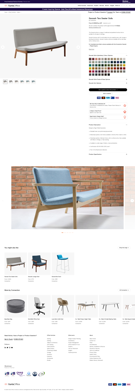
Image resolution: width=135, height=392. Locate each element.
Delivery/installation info (95, 27)
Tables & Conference (52, 342)
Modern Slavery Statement (96, 360)
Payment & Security (95, 348)
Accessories (50, 358)
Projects (70, 346)
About (91, 335)
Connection (93, 20)
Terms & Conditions (94, 350)
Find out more (26, 1)
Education (49, 356)
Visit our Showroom (73, 348)
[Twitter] (7, 347)
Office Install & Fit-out (74, 344)
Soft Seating (50, 344)
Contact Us (92, 340)
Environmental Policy (95, 356)
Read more (91, 49)
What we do (71, 335)
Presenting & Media (52, 350)
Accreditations (93, 344)
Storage (49, 352)
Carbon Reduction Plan (95, 358)
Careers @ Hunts (72, 352)
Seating (49, 338)
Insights (70, 350)
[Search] (129, 5)
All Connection (123, 290)
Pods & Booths (50, 346)
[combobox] (129, 5)
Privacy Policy (93, 352)
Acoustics (49, 354)
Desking (49, 340)
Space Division (50, 348)
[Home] (12, 5)
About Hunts (93, 338)
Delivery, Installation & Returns (97, 346)
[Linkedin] (5, 347)
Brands (48, 360)
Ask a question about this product (107, 89)
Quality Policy (93, 354)
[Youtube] (12, 347)
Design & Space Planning (74, 338)
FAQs (91, 342)
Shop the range (123, 247)
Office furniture (51, 335)
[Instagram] (9, 347)
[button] (2, 47)
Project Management (73, 342)
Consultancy (71, 340)
